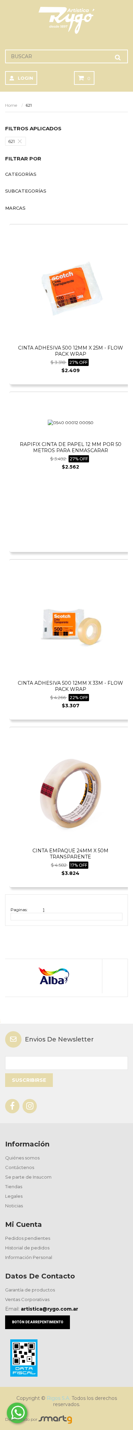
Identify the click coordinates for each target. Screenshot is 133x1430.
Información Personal (28, 1257)
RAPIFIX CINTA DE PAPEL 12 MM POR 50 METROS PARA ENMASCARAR (70, 447)
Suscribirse (29, 1080)
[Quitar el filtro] (21, 141)
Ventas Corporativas (27, 1299)
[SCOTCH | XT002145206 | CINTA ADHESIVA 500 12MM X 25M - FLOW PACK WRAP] (70, 290)
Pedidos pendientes (27, 1238)
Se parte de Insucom (28, 1177)
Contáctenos (19, 1167)
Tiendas (13, 1186)
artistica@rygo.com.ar (49, 1309)
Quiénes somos (22, 1157)
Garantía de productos (30, 1290)
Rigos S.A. (58, 1398)
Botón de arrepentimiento (37, 1322)
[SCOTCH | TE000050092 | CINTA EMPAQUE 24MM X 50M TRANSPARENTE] (70, 793)
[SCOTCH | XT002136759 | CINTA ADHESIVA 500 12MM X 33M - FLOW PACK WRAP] (70, 625)
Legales (14, 1196)
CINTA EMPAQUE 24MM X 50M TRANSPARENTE (70, 854)
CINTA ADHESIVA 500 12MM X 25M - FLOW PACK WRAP (70, 351)
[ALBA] (53, 976)
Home (11, 105)
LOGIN (25, 78)
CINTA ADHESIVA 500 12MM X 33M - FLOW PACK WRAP (70, 686)
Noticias (14, 1205)
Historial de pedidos (27, 1247)
